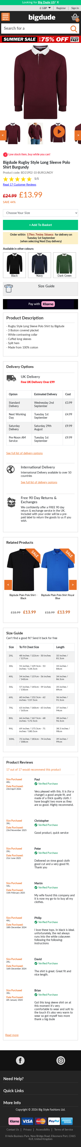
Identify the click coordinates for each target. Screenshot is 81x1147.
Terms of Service (63, 1130)
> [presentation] (73, 585)
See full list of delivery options (24, 453)
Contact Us (12, 1130)
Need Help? (13, 1079)
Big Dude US (46, 2)
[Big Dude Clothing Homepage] (42, 17)
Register (61, 8)
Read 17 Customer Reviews (19, 184)
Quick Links (13, 1091)
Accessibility (43, 1130)
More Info (12, 1103)
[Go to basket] (75, 17)
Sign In (75, 8)
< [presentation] (8, 585)
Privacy (27, 1130)
